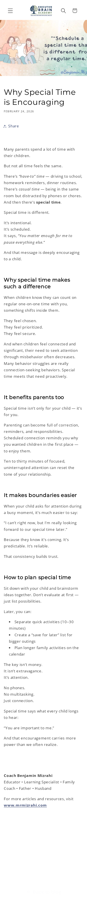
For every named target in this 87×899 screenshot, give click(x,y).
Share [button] (13, 126)
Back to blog (47, 892)
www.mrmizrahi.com (25, 805)
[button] (10, 10)
